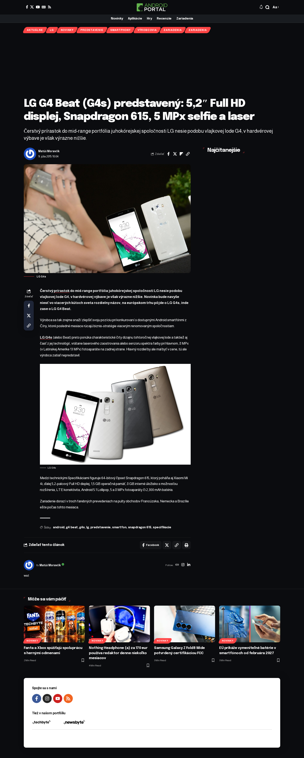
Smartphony (120, 30)
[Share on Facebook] (168, 154)
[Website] (177, 565)
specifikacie (162, 527)
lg (87, 527)
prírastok (61, 291)
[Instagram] (183, 565)
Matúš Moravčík (49, 151)
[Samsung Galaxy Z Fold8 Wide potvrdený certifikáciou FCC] (184, 624)
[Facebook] (27, 7)
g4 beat (72, 527)
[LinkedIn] (189, 565)
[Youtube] (57, 698)
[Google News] (44, 7)
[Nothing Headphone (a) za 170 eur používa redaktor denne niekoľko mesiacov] (119, 624)
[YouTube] (38, 7)
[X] (32, 7)
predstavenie (100, 527)
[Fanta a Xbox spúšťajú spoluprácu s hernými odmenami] (54, 624)
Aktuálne (35, 30)
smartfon (119, 527)
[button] (267, 7)
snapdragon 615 (139, 527)
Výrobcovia (147, 30)
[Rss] (49, 7)
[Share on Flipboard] (181, 154)
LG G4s (46, 337)
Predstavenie (91, 30)
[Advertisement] (152, 65)
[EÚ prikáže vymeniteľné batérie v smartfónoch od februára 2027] (249, 624)
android (59, 527)
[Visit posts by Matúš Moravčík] (30, 154)
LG (52, 30)
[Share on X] (175, 154)
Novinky (67, 30)
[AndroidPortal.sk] (152, 7)
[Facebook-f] (36, 698)
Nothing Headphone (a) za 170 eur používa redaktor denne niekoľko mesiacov (118, 653)
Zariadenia (173, 30)
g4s (82, 527)
